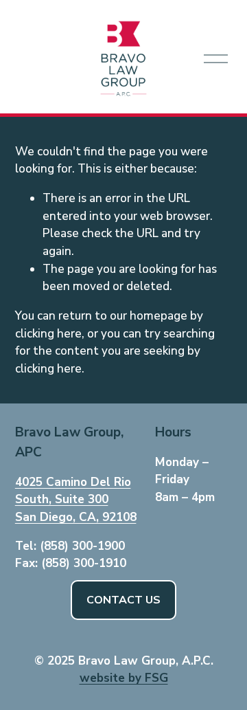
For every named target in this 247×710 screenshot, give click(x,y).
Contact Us (123, 600)
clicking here (48, 334)
